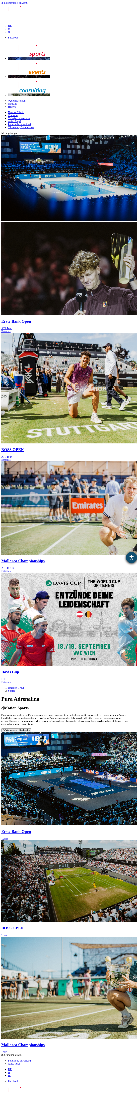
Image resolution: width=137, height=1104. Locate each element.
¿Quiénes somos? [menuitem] (17, 100)
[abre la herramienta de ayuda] (131, 557)
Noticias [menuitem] (12, 103)
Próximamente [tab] (10, 730)
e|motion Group (16, 687)
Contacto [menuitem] (13, 115)
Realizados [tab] (24, 730)
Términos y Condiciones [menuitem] (21, 127)
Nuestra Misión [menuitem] (16, 112)
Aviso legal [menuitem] (14, 1063)
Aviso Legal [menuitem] (14, 121)
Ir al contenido (9, 2)
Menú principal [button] (9, 133)
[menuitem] (10, 25)
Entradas (6, 331)
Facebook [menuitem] (13, 37)
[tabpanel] (68, 892)
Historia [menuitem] (12, 106)
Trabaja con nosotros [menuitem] (19, 118)
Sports (11, 690)
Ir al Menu (22, 2)
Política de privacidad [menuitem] (19, 124)
